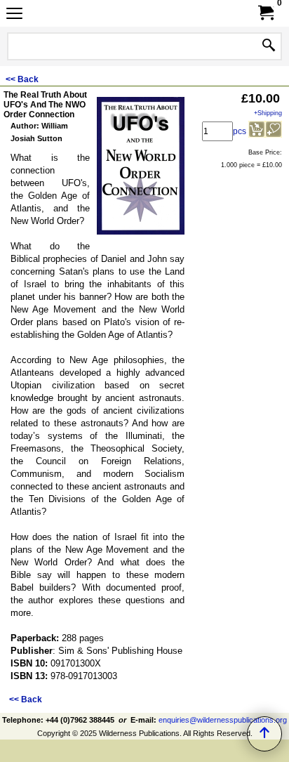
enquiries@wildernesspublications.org (223, 720)
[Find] (268, 46)
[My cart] (265, 13)
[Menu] (14, 15)
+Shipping (268, 113)
